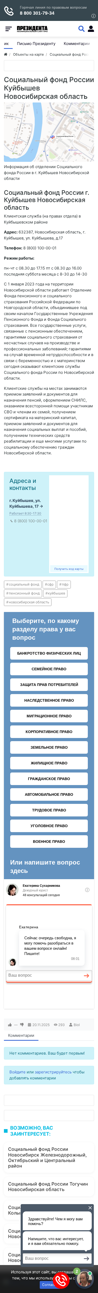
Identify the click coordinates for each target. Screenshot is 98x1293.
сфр (50, 584)
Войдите (17, 1071)
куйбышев (56, 593)
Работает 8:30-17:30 (25, 513)
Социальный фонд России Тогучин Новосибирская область (48, 1186)
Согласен (50, 1285)
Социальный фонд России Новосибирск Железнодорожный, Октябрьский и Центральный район (47, 1157)
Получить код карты (68, 569)
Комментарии (21, 1035)
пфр (65, 584)
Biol (77, 1025)
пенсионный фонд (24, 593)
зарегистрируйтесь (53, 1071)
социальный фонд (24, 584)
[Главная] (5, 54)
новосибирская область (29, 602)
